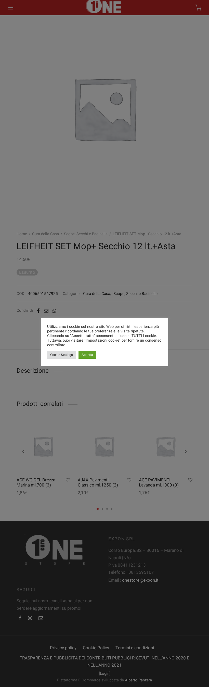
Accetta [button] (87, 354)
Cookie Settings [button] (61, 354)
